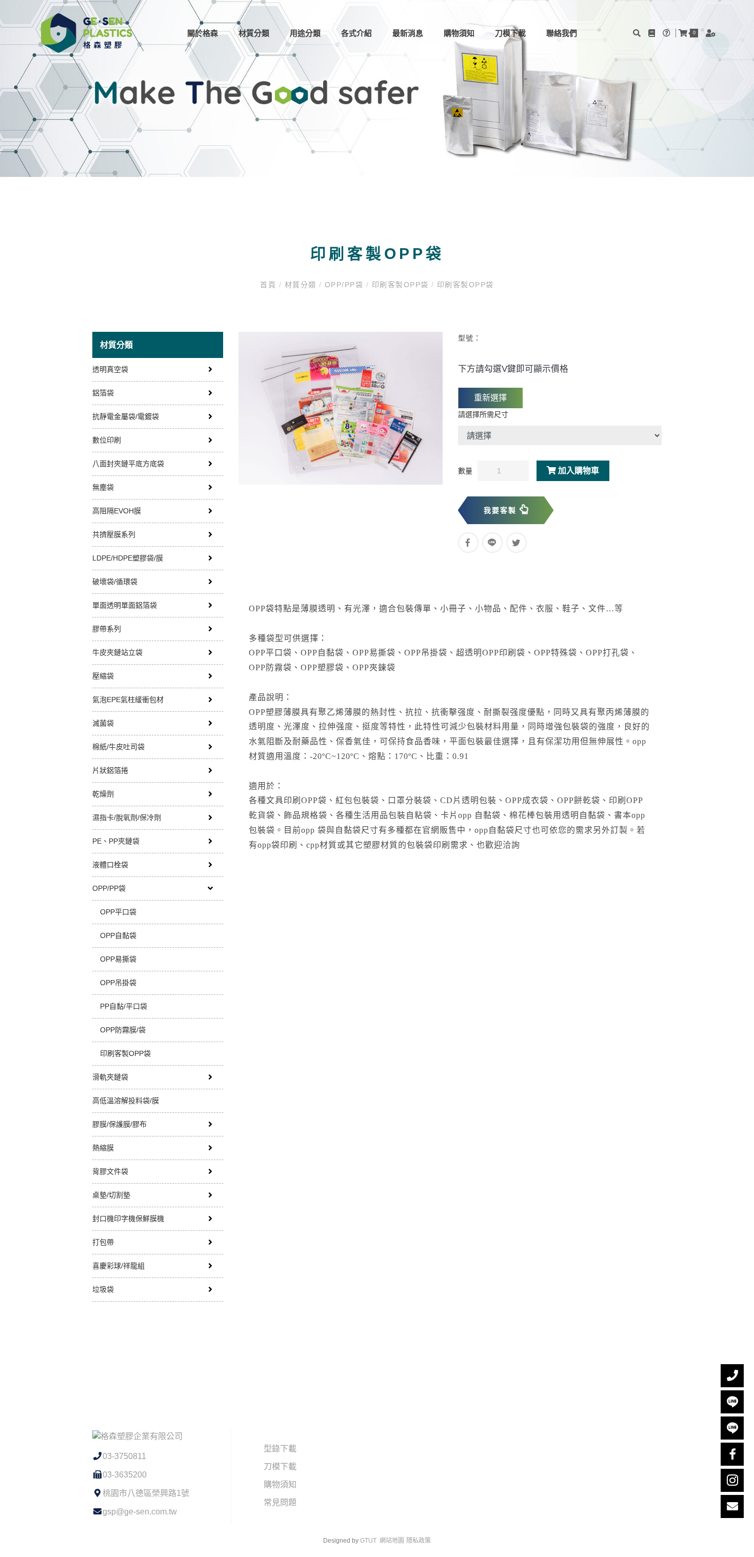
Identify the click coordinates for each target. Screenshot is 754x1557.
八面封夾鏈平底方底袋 (128, 464)
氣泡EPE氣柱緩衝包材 (128, 699)
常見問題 (280, 1502)
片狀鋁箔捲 (110, 770)
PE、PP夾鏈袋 (116, 841)
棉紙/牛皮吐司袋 (118, 747)
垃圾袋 (103, 1289)
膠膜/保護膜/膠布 (119, 1124)
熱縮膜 (103, 1148)
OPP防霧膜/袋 (123, 1030)
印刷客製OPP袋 (400, 285)
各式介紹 (356, 33)
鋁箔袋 (103, 393)
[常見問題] (668, 33)
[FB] (732, 1454)
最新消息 (407, 33)
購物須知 (459, 33)
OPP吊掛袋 (118, 983)
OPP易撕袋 (118, 959)
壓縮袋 (103, 676)
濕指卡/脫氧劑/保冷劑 (126, 817)
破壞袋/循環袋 (114, 581)
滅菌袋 (103, 723)
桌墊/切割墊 (111, 1195)
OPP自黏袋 (118, 935)
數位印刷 (106, 440)
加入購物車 (577, 470)
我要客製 (502, 510)
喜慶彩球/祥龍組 (118, 1266)
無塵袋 (103, 487)
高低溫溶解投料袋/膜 (125, 1100)
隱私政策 (418, 1540)
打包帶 (103, 1242)
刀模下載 (510, 33)
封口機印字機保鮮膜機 (128, 1218)
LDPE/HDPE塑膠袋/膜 (127, 558)
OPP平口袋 (118, 912)
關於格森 (202, 33)
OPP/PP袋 (344, 285)
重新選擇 (490, 397)
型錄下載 (280, 1448)
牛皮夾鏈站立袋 (117, 652)
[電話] (732, 1375)
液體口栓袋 (110, 865)
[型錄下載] (653, 33)
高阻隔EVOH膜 (116, 511)
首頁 (269, 285)
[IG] (732, 1480)
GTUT (368, 1540)
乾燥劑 (103, 794)
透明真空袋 (110, 369)
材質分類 (254, 33)
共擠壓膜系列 (113, 534)
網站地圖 (392, 1540)
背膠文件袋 (110, 1171)
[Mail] (732, 1506)
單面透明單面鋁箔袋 (124, 605)
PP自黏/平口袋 (123, 1006)
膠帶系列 (106, 629)
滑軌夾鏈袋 (110, 1077)
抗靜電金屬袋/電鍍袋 (125, 416)
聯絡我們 (561, 33)
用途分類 (305, 33)
